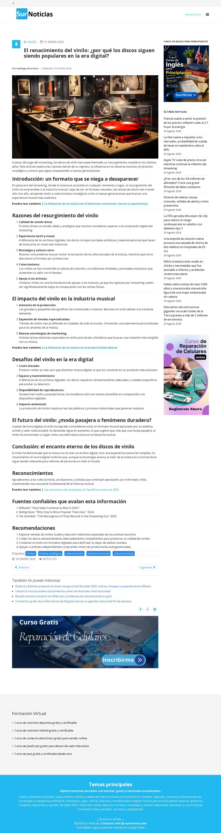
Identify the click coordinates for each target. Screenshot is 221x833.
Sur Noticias (193, 14)
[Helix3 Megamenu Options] (207, 14)
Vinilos (30, 553)
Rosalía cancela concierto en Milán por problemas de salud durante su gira (63, 596)
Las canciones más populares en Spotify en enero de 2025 (81, 489)
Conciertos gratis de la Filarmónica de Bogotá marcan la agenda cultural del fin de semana (73, 601)
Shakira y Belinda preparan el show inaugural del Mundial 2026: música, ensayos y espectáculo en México (83, 586)
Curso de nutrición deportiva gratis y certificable (46, 723)
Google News (136, 827)
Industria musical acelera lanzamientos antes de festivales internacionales (63, 591)
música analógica (50, 553)
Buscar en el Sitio (110, 819)
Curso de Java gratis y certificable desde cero (43, 754)
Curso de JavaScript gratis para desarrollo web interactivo (52, 746)
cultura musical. (124, 553)
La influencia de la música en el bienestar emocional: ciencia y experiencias (96, 204)
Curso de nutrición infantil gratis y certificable (44, 730)
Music (32, 42)
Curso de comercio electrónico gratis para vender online (51, 738)
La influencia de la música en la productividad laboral (80, 347)
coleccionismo (74, 553)
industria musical (98, 553)
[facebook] (13, 3)
